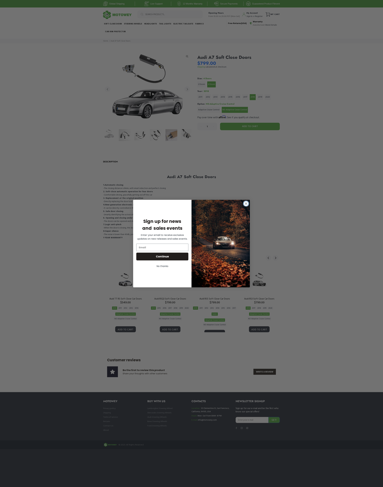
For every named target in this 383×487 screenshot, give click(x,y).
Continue (162, 256)
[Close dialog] (246, 203)
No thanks (162, 266)
